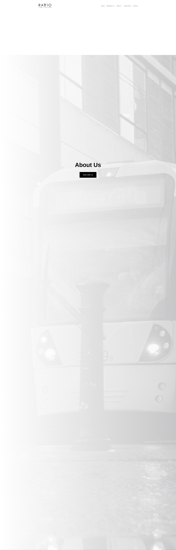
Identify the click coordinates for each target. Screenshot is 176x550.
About (118, 6)
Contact (135, 6)
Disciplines (110, 6)
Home (103, 6)
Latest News (127, 6)
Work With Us (88, 175)
